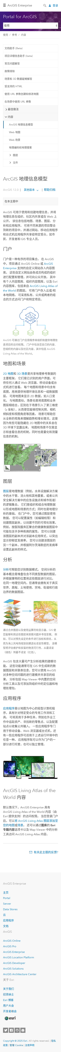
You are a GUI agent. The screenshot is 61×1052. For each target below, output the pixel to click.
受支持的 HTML (13, 86)
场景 (20, 825)
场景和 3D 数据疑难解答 (18, 78)
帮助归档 (49, 189)
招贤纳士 (8, 994)
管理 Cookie (16, 1045)
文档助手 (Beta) (14, 48)
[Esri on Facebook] (11, 1030)
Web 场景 (14, 139)
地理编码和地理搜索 (20, 147)
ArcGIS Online (12, 940)
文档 (5, 926)
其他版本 (29, 189)
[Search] (45, 5)
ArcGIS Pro (9, 946)
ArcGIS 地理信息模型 (21, 124)
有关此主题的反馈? (46, 852)
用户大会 (8, 1005)
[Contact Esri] (22, 1030)
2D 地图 (8, 373)
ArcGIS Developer (14, 963)
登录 (55, 5)
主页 (5, 892)
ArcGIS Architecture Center (19, 974)
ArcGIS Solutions (13, 968)
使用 (5, 34)
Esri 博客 (8, 1000)
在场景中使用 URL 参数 (18, 101)
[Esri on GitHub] (17, 1030)
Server (7, 903)
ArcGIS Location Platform (18, 957)
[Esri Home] (10, 1018)
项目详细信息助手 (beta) (19, 55)
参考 (14, 34)
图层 (15, 155)
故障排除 (10, 71)
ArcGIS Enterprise (19, 5)
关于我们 (8, 988)
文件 (15, 162)
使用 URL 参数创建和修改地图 (22, 94)
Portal (6, 898)
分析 (6, 569)
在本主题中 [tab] (11, 201)
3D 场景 (22, 373)
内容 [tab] (10, 116)
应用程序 (9, 708)
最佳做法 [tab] (13, 109)
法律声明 (29, 1045)
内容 (23, 34)
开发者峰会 (10, 1011)
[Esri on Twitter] (5, 1030)
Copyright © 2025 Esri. (15, 1040)
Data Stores (10, 909)
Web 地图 (14, 132)
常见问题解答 (12, 63)
